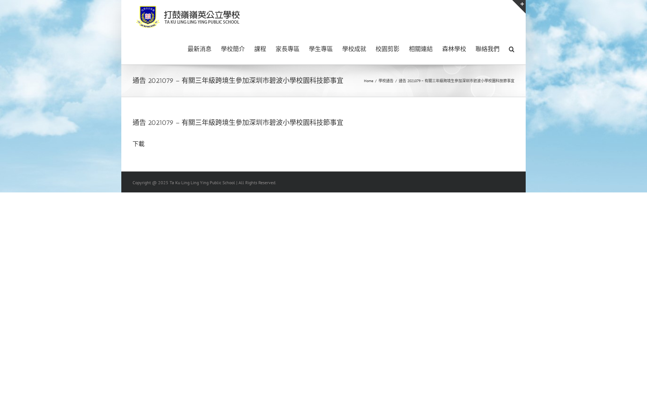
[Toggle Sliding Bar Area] (519, 7)
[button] (511, 48)
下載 (139, 143)
